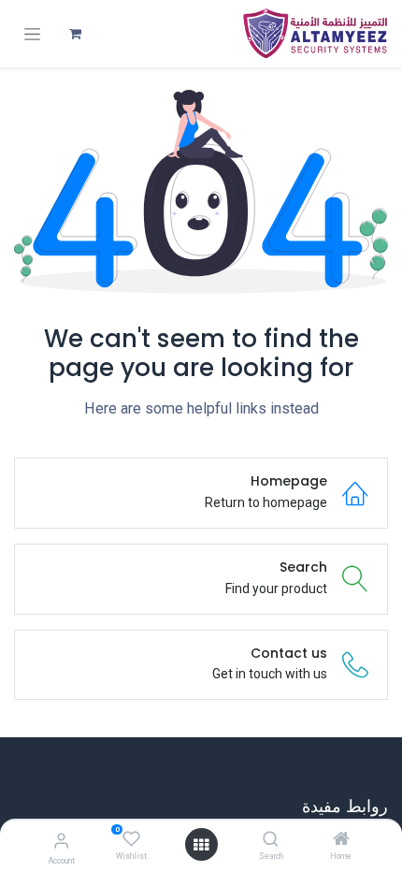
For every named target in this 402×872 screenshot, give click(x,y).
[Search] (271, 840)
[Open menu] (201, 845)
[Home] (341, 840)
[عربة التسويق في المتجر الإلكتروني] (75, 34)
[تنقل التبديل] (32, 34)
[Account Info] (61, 840)
